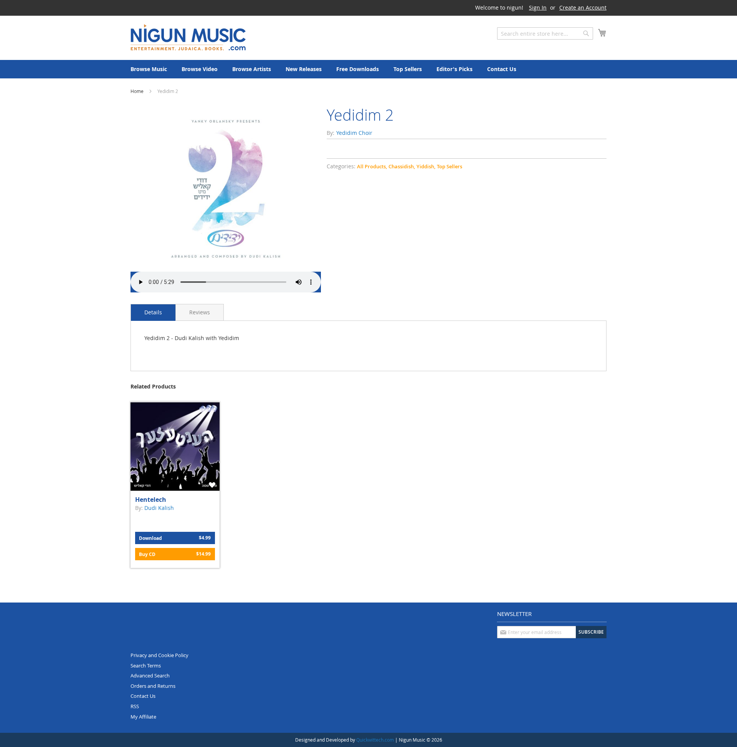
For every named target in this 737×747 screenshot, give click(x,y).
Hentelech (150, 499)
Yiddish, (425, 166)
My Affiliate (143, 716)
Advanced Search (150, 675)
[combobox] (545, 33)
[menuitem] (149, 69)
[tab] (153, 312)
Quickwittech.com (375, 740)
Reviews (199, 312)
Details (153, 312)
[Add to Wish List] (213, 485)
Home (137, 91)
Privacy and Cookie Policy (159, 655)
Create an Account (582, 7)
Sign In (538, 7)
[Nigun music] (188, 37)
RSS (135, 706)
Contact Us (143, 695)
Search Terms (146, 665)
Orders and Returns (153, 685)
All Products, (372, 166)
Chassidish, (401, 166)
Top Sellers (449, 166)
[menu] (368, 69)
